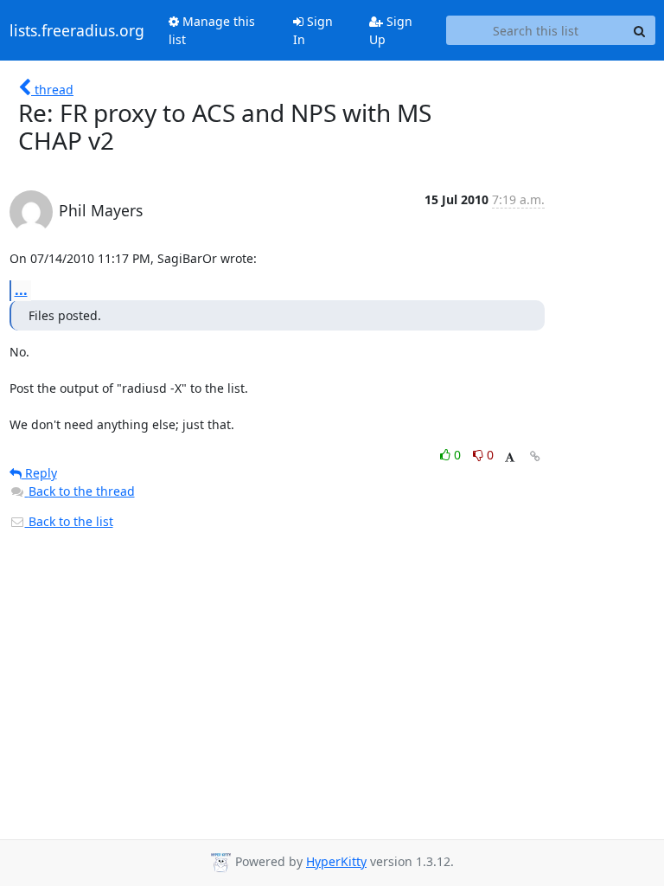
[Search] (639, 30)
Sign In (313, 30)
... (21, 289)
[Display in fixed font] (509, 457)
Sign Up (390, 30)
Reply (39, 473)
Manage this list (212, 30)
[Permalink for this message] (535, 456)
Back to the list (69, 521)
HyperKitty (336, 861)
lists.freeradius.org (77, 30)
